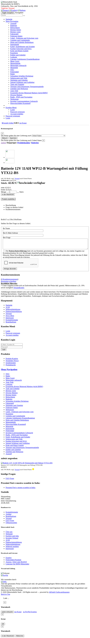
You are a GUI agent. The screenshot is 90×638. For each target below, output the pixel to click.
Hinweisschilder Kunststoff (20, 103)
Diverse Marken (16, 95)
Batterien (13, 26)
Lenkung (13, 57)
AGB (8, 307)
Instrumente (14, 44)
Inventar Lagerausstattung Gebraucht (24, 101)
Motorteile (14, 68)
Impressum (10, 318)
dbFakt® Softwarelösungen (59, 592)
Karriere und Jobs (12, 536)
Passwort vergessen (17, 112)
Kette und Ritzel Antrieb (19, 51)
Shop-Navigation (9, 369)
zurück (3, 143)
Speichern (13, 138)
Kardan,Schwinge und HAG (21, 49)
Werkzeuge (14, 99)
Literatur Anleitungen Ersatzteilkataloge (25, 59)
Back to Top (5, 594)
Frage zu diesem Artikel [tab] (14, 207)
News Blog (10, 316)
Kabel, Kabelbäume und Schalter (22, 47)
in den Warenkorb (8, 194)
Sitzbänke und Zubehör (19, 80)
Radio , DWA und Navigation (21, 97)
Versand (17, 178)
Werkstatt (9, 534)
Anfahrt (8, 514)
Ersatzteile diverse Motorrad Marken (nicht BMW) (29, 93)
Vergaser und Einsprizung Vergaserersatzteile (27, 87)
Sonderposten (11, 363)
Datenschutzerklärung (14, 311)
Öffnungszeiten (11, 523)
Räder (12, 74)
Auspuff (13, 23)
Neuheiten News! (12, 361)
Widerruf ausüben (12, 546)
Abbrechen (19, 636)
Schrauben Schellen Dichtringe (21, 76)
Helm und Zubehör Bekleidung (22, 42)
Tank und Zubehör (17, 84)
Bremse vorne (15, 32)
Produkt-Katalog (12, 359)
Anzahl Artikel (8, 123)
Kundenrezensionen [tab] (13, 209)
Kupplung (14, 53)
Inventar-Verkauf (12, 538)
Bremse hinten (15, 30)
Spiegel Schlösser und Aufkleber (22, 82)
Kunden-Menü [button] (11, 108)
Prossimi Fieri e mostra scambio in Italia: (21, 488)
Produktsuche (11, 365)
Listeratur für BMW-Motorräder (17, 564)
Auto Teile (14, 91)
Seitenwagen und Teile (18, 78)
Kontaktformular (12, 320)
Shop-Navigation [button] (12, 21)
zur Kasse (23, 123)
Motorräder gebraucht (18, 65)
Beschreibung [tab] (11, 205)
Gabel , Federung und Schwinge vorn (24, 38)
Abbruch (5, 138)
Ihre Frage (6, 237)
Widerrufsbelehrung (13, 309)
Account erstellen (16, 114)
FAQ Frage (10, 478)
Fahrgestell (14, 34)
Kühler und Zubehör (18, 55)
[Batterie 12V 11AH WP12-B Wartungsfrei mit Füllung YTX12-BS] (10, 157)
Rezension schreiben (8, 281)
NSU (12, 70)
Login (12, 110)
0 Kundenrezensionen (10, 279)
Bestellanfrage (11, 322)
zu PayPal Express (30, 612)
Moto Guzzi (14, 61)
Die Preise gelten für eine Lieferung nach (16, 136)
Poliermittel (14, 72)
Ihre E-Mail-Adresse (10, 233)
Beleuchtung (15, 28)
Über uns (9, 532)
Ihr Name (6, 228)
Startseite (9, 19)
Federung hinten (16, 36)
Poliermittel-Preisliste (13, 560)
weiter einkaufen (7, 612)
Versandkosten (18, 288)
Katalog (8, 558)
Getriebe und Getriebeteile (20, 40)
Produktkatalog (23, 143)
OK (3, 624)
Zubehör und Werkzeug (19, 89)
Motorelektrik (15, 63)
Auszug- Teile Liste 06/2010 (16, 562)
